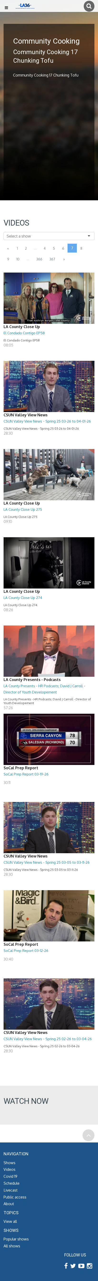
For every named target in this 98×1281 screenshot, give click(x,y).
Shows (9, 1162)
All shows (12, 1246)
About (9, 1203)
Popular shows (16, 1239)
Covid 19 (10, 1176)
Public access (15, 1197)
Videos (9, 1169)
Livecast (11, 1190)
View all (10, 1221)
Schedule (12, 1183)
